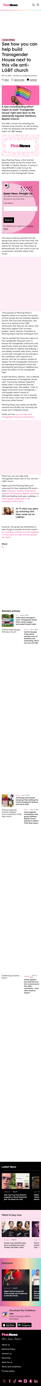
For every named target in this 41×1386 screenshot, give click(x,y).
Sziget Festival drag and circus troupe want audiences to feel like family (15, 1293)
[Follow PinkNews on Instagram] (25, 1381)
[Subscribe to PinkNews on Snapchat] (30, 1381)
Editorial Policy (8, 1349)
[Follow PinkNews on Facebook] (9, 1381)
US (2, 546)
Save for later (19, 80)
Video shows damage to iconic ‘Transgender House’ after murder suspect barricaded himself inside (26, 621)
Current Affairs (9, 40)
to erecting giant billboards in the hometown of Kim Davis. (20, 498)
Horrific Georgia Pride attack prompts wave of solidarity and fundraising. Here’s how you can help (31, 637)
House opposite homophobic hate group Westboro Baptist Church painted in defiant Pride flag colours (31, 817)
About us (6, 1345)
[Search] (33, 5)
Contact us (6, 1353)
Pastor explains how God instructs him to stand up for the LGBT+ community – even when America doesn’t (31, 986)
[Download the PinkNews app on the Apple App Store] (9, 1325)
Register (9, 220)
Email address (11, 203)
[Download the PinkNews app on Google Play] (24, 1325)
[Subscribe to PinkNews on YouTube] (20, 1381)
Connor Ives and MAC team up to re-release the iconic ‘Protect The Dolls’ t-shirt (15, 1245)
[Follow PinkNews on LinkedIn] (35, 1381)
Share (6, 80)
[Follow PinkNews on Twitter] (4, 1381)
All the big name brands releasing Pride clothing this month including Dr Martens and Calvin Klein (27, 801)
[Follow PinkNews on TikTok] (14, 1381)
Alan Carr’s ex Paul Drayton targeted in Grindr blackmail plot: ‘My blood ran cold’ (15, 1197)
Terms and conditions (11, 1366)
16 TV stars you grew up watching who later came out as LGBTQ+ (27, 512)
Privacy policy (8, 1371)
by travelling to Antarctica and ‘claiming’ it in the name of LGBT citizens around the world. (20, 534)
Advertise (6, 1358)
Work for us (7, 1362)
